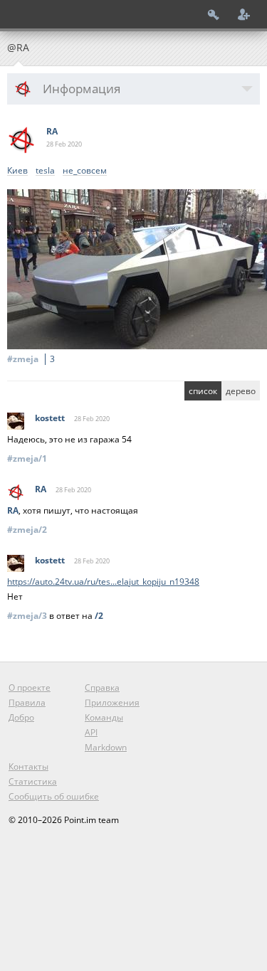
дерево (241, 391)
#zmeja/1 (27, 458)
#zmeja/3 (27, 616)
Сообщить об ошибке (54, 796)
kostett (50, 418)
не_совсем (85, 171)
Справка (102, 687)
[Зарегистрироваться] (244, 14)
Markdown (106, 747)
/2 (99, 616)
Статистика (33, 781)
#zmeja (31, 359)
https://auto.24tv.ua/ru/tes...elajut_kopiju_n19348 (103, 581)
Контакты (28, 766)
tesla (45, 171)
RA (52, 131)
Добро (21, 717)
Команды (104, 717)
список (203, 391)
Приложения (112, 702)
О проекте (30, 687)
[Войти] (213, 14)
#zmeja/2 (27, 530)
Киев (17, 171)
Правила (27, 702)
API (91, 732)
